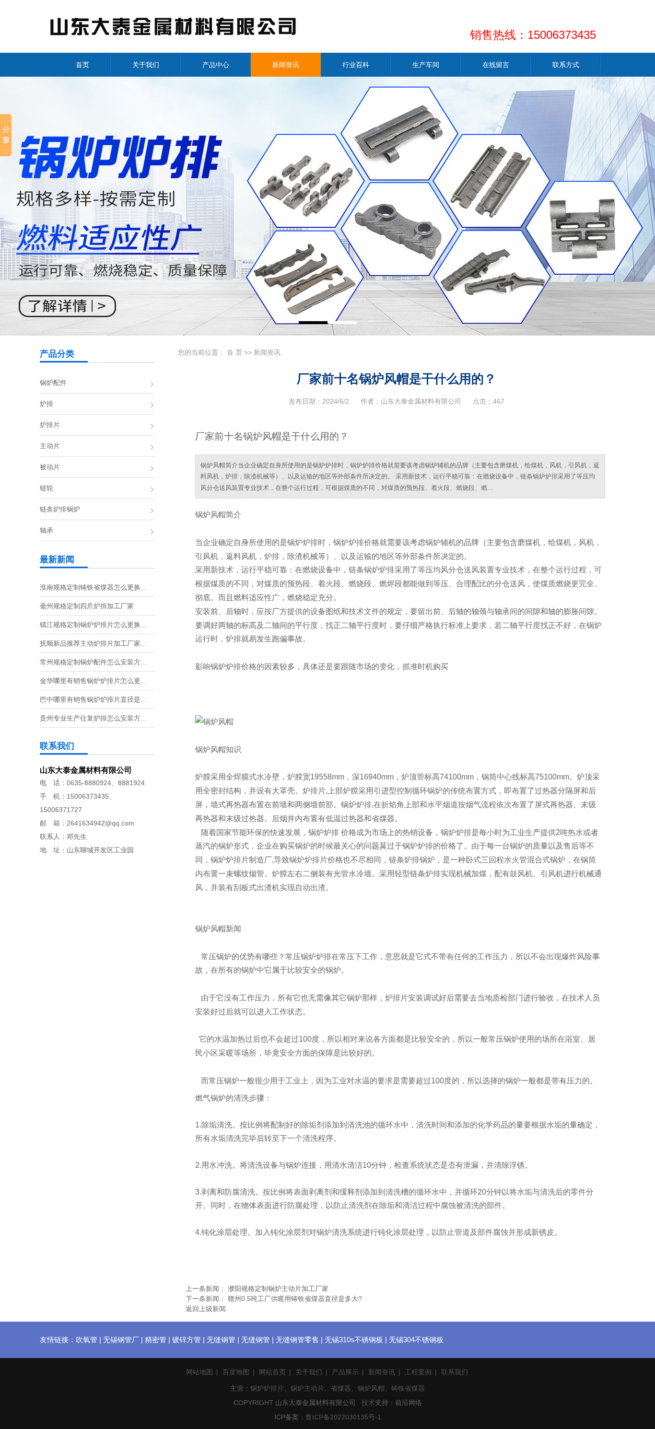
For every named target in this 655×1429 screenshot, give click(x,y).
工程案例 (418, 1372)
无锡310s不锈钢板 (354, 1340)
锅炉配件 (53, 382)
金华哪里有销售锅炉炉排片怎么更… (93, 681)
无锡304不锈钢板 (416, 1340)
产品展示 (345, 1372)
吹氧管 (86, 1340)
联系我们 (454, 1372)
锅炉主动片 (307, 1388)
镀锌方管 (186, 1340)
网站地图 (199, 1372)
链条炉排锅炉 (60, 509)
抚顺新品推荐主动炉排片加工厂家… (93, 643)
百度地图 (235, 1372)
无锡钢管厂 (121, 1340)
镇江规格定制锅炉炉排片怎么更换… (93, 624)
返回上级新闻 (206, 1309)
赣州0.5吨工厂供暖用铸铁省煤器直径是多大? (295, 1298)
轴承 (46, 530)
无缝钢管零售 (297, 1340)
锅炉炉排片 (267, 1388)
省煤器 (341, 1388)
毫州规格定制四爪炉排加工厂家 (87, 606)
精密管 (155, 1340)
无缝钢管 (221, 1340)
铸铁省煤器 (408, 1388)
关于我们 (308, 1372)
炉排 (46, 403)
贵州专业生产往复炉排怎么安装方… (93, 718)
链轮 (46, 488)
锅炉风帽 (371, 1388)
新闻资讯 (267, 352)
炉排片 (50, 425)
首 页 (234, 352)
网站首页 (272, 1372)
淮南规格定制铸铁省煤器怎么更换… (93, 587)
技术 (368, 1402)
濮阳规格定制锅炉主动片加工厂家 (278, 1288)
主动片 (50, 446)
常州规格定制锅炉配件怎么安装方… (93, 662)
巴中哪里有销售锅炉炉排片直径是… (93, 699)
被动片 (50, 467)
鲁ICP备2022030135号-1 (343, 1417)
